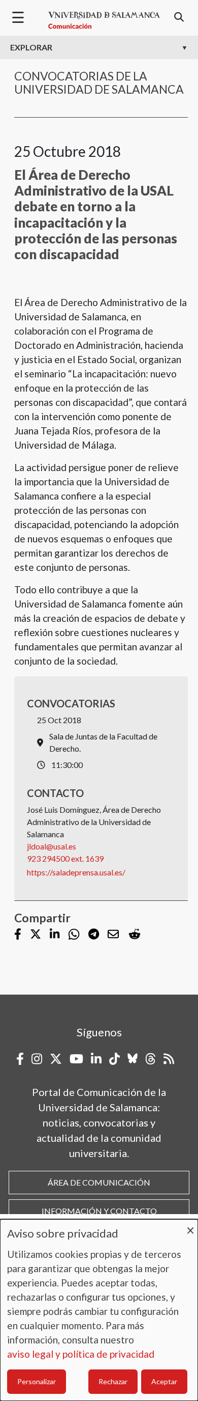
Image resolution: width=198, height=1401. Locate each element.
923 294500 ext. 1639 (65, 858)
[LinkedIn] (54, 935)
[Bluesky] (132, 1059)
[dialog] (99, 1310)
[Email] (113, 935)
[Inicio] (104, 20)
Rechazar (112, 1381)
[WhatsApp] (74, 934)
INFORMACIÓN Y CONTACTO (99, 1211)
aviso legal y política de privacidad (80, 1354)
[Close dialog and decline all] (190, 1225)
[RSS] (168, 1059)
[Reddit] (134, 934)
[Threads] (150, 1059)
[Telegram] (93, 935)
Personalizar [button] (36, 1381)
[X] (35, 935)
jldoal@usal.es (51, 846)
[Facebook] (17, 935)
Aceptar (164, 1381)
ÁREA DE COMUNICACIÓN (99, 1182)
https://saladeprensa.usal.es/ (76, 872)
